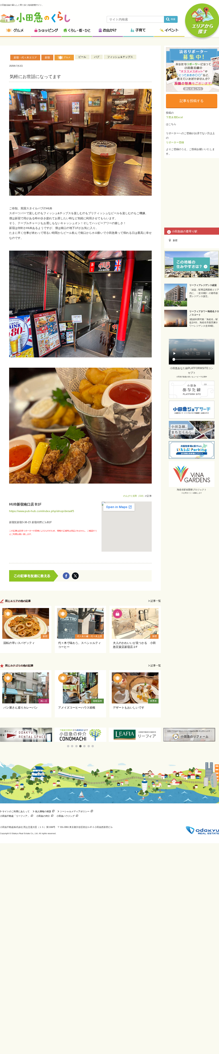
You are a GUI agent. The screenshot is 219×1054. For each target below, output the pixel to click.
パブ (96, 57)
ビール (82, 57)
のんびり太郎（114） (134, 495)
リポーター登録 (175, 142)
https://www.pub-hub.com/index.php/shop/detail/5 (41, 511)
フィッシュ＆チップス (120, 57)
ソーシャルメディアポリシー (75, 811)
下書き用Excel (174, 117)
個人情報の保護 (43, 811)
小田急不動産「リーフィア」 (15, 815)
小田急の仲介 (43, 815)
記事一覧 (156, 600)
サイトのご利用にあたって (16, 811)
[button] (68, 746)
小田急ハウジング (65, 815)
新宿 (47, 57)
